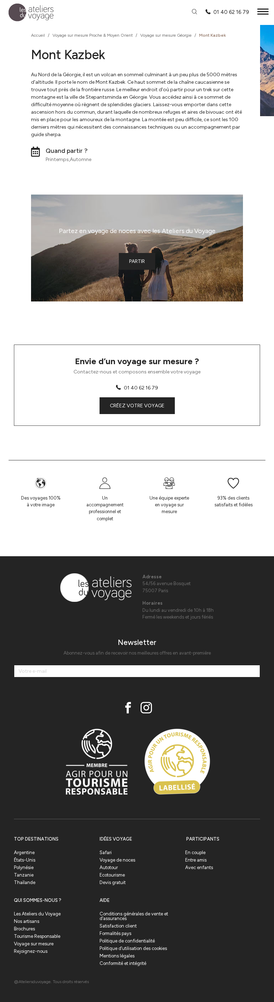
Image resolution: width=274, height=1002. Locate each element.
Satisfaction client (118, 926)
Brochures (24, 928)
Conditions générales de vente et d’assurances (134, 916)
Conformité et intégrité (123, 963)
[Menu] (263, 13)
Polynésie (24, 867)
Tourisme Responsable (37, 936)
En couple (195, 852)
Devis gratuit (113, 882)
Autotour (109, 867)
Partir (137, 261)
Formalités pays (115, 933)
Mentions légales (117, 956)
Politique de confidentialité (127, 941)
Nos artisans (26, 921)
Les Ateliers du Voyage (37, 913)
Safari (106, 852)
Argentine (24, 852)
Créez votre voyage (137, 406)
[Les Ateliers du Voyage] (27, 12)
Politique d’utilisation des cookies (133, 948)
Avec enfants (199, 867)
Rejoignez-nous (30, 951)
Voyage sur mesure (34, 943)
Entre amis (196, 860)
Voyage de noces (117, 860)
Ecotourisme (112, 875)
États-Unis (24, 860)
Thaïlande (24, 882)
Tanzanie (24, 875)
